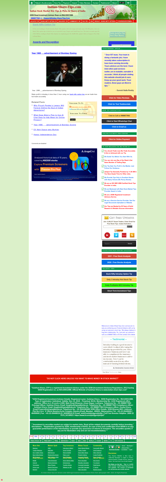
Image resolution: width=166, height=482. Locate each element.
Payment (66, 3)
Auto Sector (96, 460)
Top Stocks (118, 441)
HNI (91, 21)
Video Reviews (84, 3)
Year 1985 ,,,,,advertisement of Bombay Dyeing (54, 53)
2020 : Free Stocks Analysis (119, 262)
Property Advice (82, 455)
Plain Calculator (82, 469)
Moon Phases (51, 465)
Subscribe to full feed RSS (81, 107)
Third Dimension (52, 460)
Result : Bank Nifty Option (105, 21)
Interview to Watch (68, 448)
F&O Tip (84, 21)
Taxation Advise (67, 465)
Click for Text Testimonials (119, 104)
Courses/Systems (124, 21)
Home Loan (36, 467)
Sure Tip (57, 3)
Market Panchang (53, 467)
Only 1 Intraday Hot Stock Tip (119, 280)
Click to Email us (119, 127)
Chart (98, 441)
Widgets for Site (67, 467)
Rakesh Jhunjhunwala (43, 3)
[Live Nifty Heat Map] (115, 448)
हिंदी (128, 3)
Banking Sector (97, 469)
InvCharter (111, 445)
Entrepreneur (66, 463)
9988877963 (35, 18)
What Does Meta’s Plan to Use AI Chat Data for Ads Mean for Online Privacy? (49, 117)
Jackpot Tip (34, 21)
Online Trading (82, 450)
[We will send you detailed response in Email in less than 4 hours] (112, 448)
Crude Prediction (97, 455)
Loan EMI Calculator (83, 467)
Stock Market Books (83, 448)
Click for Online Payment (119, 139)
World (91, 441)
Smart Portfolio (67, 450)
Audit (130, 449)
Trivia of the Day (52, 469)
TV (111, 441)
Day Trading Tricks (38, 452)
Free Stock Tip (36, 441)
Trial (56, 441)
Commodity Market (98, 448)
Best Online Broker (38, 455)
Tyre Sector (96, 463)
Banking (35, 469)
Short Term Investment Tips (119, 291)
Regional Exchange (53, 455)
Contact (96, 3)
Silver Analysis (97, 452)
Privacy (118, 445)
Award (74, 3)
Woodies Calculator (83, 463)
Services (64, 441)
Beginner (35, 448)
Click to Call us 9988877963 (119, 116)
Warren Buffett (67, 452)
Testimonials (113, 372)
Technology (36, 465)
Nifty (35, 436)
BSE (79, 441)
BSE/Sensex (51, 452)
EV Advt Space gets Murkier (46, 129)
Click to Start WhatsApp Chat (119, 121)
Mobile (34, 460)
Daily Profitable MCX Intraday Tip (119, 285)
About (114, 3)
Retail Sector (96, 465)
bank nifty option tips (77, 94)
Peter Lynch (66, 455)
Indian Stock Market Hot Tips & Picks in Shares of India (57, 11)
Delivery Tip (63, 21)
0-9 (135, 436)
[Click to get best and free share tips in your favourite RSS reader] (119, 448)
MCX (84, 441)
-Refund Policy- (125, 448)
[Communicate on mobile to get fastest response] (109, 448)
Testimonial (105, 3)
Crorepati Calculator (83, 465)
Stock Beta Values (83, 452)
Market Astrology (52, 463)
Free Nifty (48, 441)
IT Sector (95, 467)
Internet (35, 463)
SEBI (49, 448)
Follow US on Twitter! (79, 109)
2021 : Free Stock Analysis (119, 256)
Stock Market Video (68, 460)
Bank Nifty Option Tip (49, 21)
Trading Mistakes (37, 450)
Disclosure (130, 445)
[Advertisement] (119, 308)
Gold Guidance (97, 450)
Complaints (124, 449)
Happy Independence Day (45, 134)
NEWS (106, 441)
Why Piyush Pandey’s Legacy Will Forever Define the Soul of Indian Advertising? (49, 107)
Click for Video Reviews (119, 98)
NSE (72, 441)
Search (130, 243)
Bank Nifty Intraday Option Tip (119, 274)
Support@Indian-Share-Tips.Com (57, 18)
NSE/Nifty (50, 450)
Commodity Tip (75, 21)
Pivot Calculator (82, 460)
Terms (123, 445)
